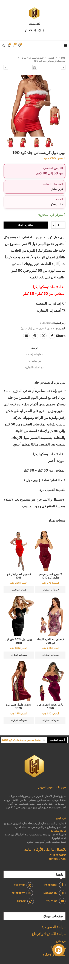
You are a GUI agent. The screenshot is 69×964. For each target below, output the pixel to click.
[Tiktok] (26, 30)
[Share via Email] (26, 336)
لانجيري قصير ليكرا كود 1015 (18, 575)
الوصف (34, 347)
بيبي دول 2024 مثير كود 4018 (18, 641)
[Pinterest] (35, 30)
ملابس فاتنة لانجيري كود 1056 (50, 706)
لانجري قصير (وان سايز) (32, 57)
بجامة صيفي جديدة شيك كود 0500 (20, 740)
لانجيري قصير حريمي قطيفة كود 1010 (50, 575)
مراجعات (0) (34, 360)
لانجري (51, 57)
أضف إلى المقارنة (49, 310)
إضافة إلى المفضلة (48, 303)
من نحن (61, 940)
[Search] (3, 45)
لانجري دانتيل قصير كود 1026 (18, 706)
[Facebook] (43, 30)
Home (62, 57)
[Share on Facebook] (52, 336)
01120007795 (57, 858)
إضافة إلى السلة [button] (19, 589)
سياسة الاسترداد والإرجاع (49, 933)
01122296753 (58, 855)
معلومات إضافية (34, 354)
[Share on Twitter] (43, 336)
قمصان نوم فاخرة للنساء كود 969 (50, 641)
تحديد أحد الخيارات (50, 589)
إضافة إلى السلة (25, 225)
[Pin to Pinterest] (35, 336)
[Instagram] (40, 30)
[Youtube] (30, 30)
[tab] (34, 347)
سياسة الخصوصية (54, 927)
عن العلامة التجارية (34, 367)
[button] (44, 740)
